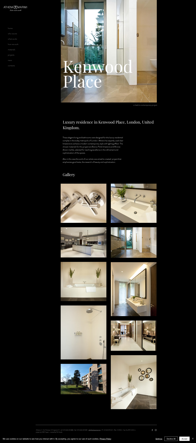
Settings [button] (158, 438)
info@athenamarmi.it (95, 430)
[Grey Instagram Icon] (156, 430)
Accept (184, 438)
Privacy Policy (105, 438)
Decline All (171, 438)
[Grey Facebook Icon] (152, 430)
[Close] (192, 439)
